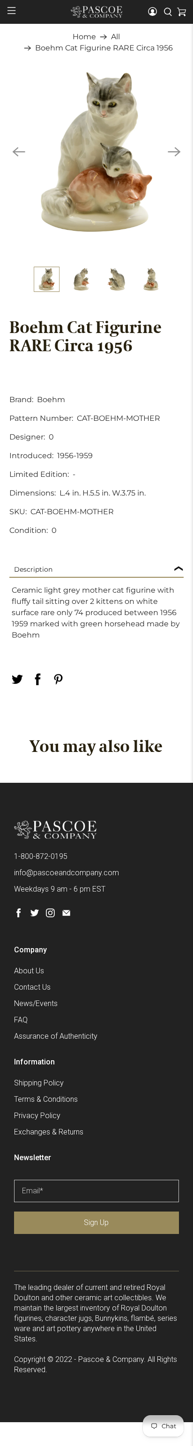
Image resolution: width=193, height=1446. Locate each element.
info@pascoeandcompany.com (66, 872)
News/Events (36, 1003)
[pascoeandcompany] (96, 11)
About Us (29, 970)
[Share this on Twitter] (16, 679)
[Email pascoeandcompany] (66, 914)
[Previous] (19, 152)
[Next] (174, 152)
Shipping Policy (39, 1082)
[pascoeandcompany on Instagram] (50, 914)
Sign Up (96, 1222)
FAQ (21, 1019)
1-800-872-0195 (40, 856)
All (115, 37)
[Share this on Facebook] (37, 679)
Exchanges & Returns (48, 1131)
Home (84, 37)
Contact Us (32, 987)
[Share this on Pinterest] (58, 679)
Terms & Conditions (46, 1099)
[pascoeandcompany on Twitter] (34, 914)
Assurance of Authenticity (55, 1036)
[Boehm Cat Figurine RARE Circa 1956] (96, 151)
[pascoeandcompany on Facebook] (18, 914)
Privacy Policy (37, 1115)
